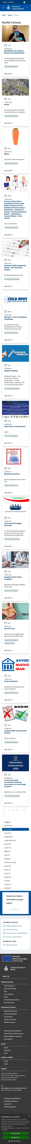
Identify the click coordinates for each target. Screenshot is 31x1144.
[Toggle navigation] (3, 7)
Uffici (5, 991)
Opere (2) (7, 855)
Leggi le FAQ (7, 1104)
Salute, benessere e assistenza (13, 1036)
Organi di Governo (9, 986)
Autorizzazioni (8, 1039)
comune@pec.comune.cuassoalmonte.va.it (14, 1088)
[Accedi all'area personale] (24, 2)
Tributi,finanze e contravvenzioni (13, 1033)
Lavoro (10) (7, 848)
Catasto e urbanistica (10, 1019)
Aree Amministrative (10, 988)
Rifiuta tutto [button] (15, 1137)
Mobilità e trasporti (9, 1022)
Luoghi (6, 1061)
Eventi (6, 1064)
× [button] (29, 1116)
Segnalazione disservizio (11, 1101)
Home (4, 15)
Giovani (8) (7, 844)
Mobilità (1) (7, 851)
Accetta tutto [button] (15, 1133)
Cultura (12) (7, 833)
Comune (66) (8, 829)
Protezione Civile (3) (10, 862)
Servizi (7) (7, 873)
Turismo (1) (7, 884)
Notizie (9, 196)
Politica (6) (7, 859)
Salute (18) (7, 866)
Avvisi (9, 45)
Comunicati (7, 1050)
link (7, 1129)
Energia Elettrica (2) (10, 840)
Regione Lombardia (8, 2)
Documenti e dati (9, 1002)
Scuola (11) (7, 870)
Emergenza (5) (8, 837)
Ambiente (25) (8, 826)
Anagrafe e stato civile (10, 1011)
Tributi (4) (7, 881)
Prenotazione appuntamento (12, 1098)
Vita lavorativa (8, 1016)
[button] (15, 1141)
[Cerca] (27, 8)
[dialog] (15, 1129)
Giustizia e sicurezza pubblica (12, 1031)
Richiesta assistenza (10, 1107)
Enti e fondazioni (9, 994)
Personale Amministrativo (11, 1000)
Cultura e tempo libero (10, 1014)
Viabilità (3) (7, 888)
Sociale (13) (7, 877)
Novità (10, 15)
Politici (6, 997)
